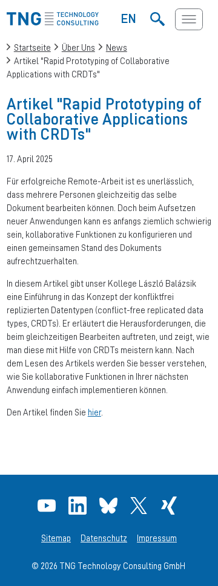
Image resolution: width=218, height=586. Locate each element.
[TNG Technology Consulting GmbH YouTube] (48, 505)
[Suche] (157, 19)
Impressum (157, 538)
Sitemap (56, 538)
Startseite (32, 47)
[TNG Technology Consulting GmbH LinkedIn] (79, 505)
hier (94, 412)
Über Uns (78, 47)
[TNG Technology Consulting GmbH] (53, 22)
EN (128, 18)
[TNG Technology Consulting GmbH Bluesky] (110, 505)
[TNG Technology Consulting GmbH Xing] (170, 505)
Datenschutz (104, 538)
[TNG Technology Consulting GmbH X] (140, 505)
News (116, 47)
